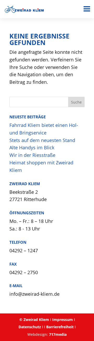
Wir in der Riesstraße (32, 155)
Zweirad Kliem (36, 319)
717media (58, 334)
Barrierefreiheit (60, 326)
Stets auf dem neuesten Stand (42, 140)
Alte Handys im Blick (31, 147)
